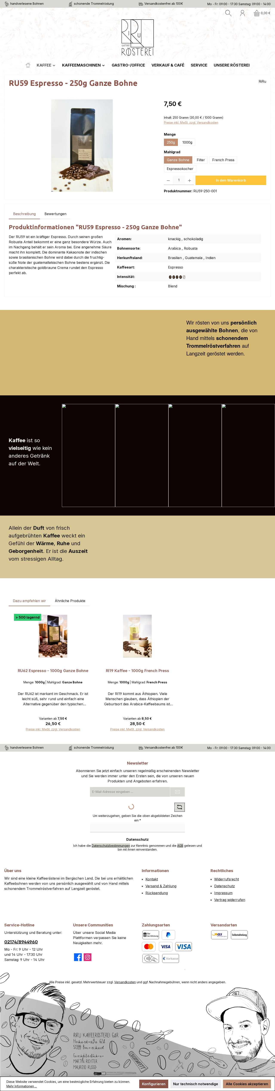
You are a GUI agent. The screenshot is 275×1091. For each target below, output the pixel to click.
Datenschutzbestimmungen (111, 845)
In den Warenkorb (231, 180)
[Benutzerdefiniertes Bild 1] (183, 946)
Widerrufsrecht (226, 879)
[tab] (24, 213)
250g (171, 142)
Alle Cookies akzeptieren (247, 1084)
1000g (187, 142)
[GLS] (219, 935)
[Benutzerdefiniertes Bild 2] (150, 958)
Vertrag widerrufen (229, 900)
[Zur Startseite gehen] (137, 37)
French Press (223, 160)
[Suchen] (228, 13)
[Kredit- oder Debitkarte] (157, 946)
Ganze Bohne (178, 160)
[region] (82, 145)
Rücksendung (156, 893)
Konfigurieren (153, 1084)
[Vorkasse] (170, 958)
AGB (180, 845)
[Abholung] (239, 935)
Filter (201, 160)
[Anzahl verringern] (168, 180)
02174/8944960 (21, 941)
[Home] (28, 65)
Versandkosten (125, 982)
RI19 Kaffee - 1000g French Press (137, 670)
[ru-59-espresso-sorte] (82, 145)
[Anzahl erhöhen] (189, 180)
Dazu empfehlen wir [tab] (29, 601)
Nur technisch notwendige (195, 1084)
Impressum (223, 893)
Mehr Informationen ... (21, 1086)
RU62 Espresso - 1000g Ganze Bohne (53, 670)
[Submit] (177, 792)
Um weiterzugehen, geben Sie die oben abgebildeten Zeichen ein (137, 818)
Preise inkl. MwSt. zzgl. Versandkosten (191, 122)
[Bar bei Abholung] (150, 935)
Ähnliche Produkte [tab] (70, 601)
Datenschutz (224, 886)
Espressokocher (180, 169)
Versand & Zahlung (160, 886)
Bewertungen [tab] (55, 214)
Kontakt (151, 879)
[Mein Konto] (243, 13)
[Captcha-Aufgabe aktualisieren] (179, 807)
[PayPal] (168, 935)
